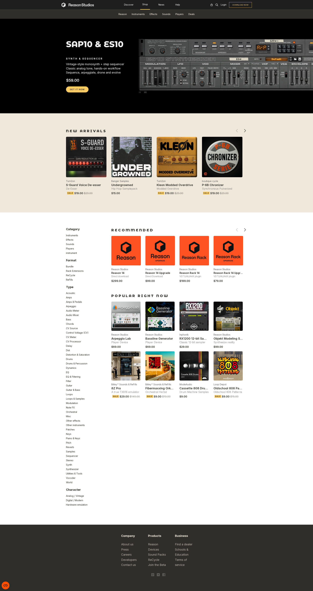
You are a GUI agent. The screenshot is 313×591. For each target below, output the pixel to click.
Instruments (138, 14)
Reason (123, 14)
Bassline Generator (159, 338)
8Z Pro (116, 388)
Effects (153, 14)
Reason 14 (117, 273)
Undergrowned (122, 185)
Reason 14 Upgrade (157, 273)
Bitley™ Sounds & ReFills (124, 384)
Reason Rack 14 (189, 273)
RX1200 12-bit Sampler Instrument (203, 338)
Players (179, 14)
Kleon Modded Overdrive (175, 185)
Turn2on (70, 181)
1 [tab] (68, 109)
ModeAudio (185, 384)
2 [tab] (72, 109)
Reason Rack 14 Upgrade (229, 273)
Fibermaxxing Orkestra (161, 388)
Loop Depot (220, 384)
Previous (237, 131)
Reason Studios (119, 269)
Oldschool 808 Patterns (231, 388)
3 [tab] (76, 109)
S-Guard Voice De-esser (83, 185)
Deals (191, 14)
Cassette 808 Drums (194, 388)
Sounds (166, 14)
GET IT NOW (77, 89)
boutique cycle (210, 181)
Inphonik (184, 334)
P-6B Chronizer (213, 185)
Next (245, 131)
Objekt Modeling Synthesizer (234, 338)
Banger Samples (120, 181)
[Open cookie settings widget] (5, 585)
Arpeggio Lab (121, 338)
